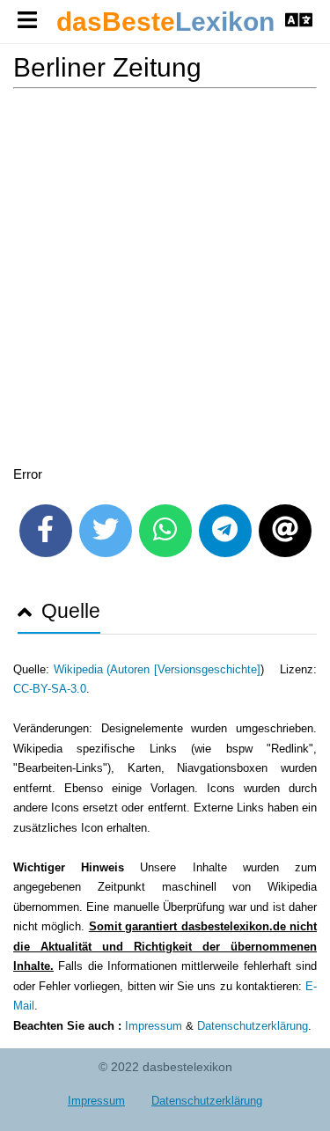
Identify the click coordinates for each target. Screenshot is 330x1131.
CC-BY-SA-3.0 (49, 688)
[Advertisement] (165, 280)
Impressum (153, 1025)
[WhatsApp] (165, 530)
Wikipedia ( (82, 669)
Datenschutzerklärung (252, 1025)
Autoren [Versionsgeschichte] (185, 669)
